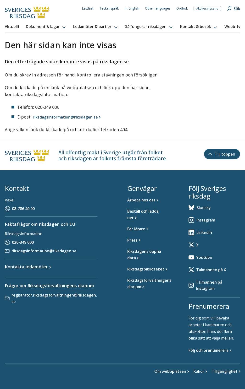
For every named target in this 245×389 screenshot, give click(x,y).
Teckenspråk (109, 8)
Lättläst (88, 8)
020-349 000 (23, 242)
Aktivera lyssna (207, 8)
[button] (46, 26)
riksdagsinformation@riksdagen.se (44, 251)
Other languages (158, 8)
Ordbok (182, 8)
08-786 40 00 (23, 208)
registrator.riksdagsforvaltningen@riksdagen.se (54, 298)
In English (132, 8)
